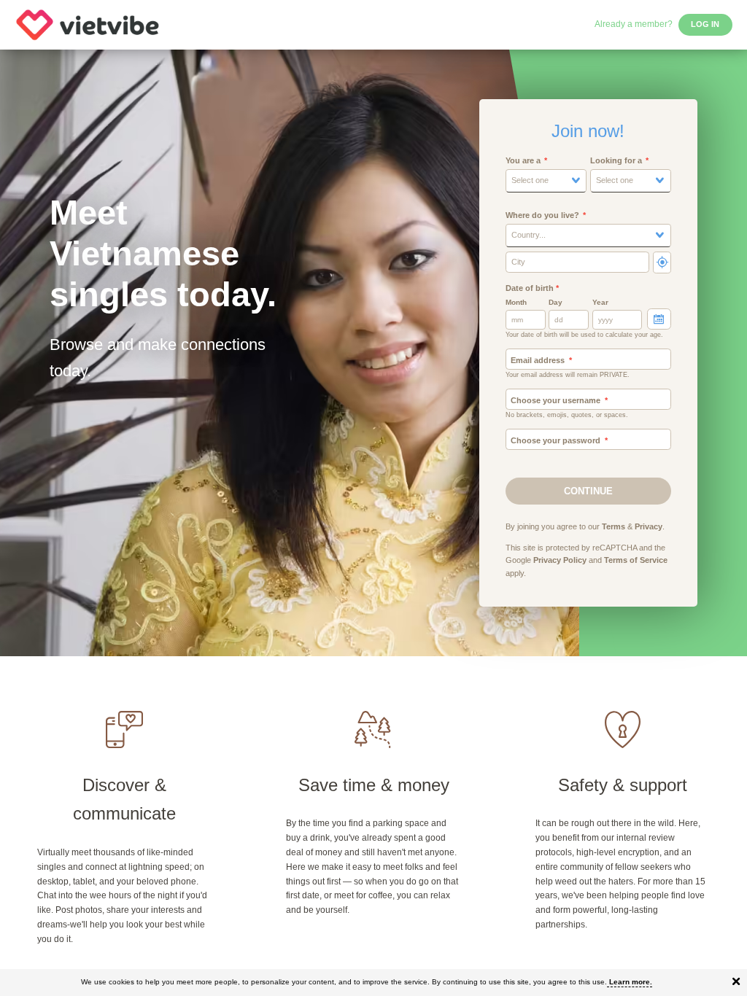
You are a (523, 160)
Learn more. (630, 982)
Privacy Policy (560, 560)
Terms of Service (635, 560)
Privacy (648, 526)
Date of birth (532, 288)
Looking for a (616, 160)
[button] (546, 180)
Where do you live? (542, 215)
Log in (705, 24)
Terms (613, 526)
